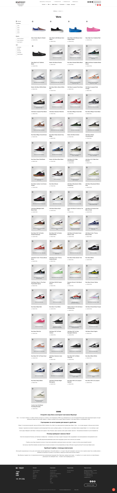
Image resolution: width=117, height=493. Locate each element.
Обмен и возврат (53, 475)
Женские (35, 475)
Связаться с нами (90, 485)
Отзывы (68, 4)
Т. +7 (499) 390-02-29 (66, 1)
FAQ (50, 479)
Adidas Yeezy (54, 4)
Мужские (35, 476)
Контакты (73, 4)
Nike (48, 4)
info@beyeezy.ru (75, 1)
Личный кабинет (96, 2)
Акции (51, 478)
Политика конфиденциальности (65, 489)
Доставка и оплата (54, 476)
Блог (51, 481)
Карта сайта (76, 489)
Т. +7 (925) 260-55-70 (57, 1)
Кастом (34, 478)
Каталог (43, 4)
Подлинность (52, 472)
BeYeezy (55, 11)
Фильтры (19, 21)
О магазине (61, 4)
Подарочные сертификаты (55, 473)
